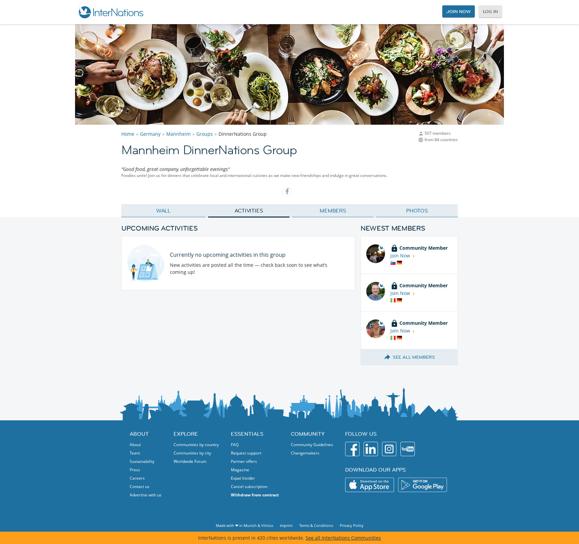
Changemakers (305, 453)
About (135, 444)
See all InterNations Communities (343, 538)
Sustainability (142, 461)
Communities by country (196, 444)
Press (135, 470)
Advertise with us (146, 495)
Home (127, 134)
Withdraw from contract (255, 495)
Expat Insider (243, 478)
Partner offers (244, 461)
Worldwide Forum (190, 461)
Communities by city (192, 453)
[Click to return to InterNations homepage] (110, 12)
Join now (458, 11)
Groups (204, 134)
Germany (150, 134)
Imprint (286, 525)
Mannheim (178, 134)
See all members (414, 357)
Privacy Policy (352, 525)
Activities (249, 210)
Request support (246, 453)
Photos (417, 210)
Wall (163, 210)
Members (333, 210)
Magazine (240, 470)
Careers (137, 478)
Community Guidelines (312, 444)
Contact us (139, 486)
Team (135, 453)
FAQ (235, 444)
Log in (490, 11)
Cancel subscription (249, 486)
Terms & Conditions (316, 525)
